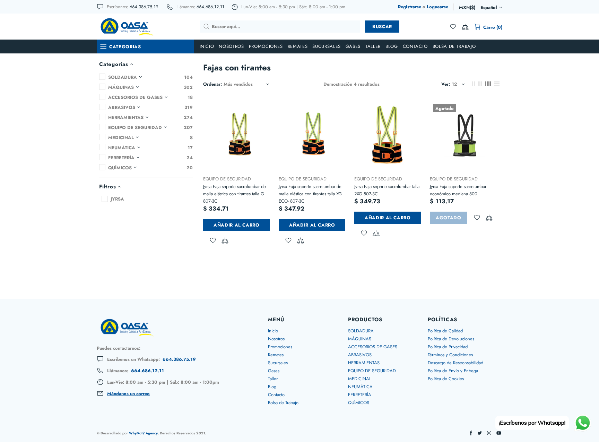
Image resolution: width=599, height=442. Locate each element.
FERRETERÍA (359, 395)
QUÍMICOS (358, 403)
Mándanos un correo (128, 394)
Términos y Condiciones (450, 355)
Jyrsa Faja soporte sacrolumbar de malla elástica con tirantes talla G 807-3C (234, 193)
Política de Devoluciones (451, 339)
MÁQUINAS (359, 339)
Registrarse (409, 7)
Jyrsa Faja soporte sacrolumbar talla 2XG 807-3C (386, 190)
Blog (272, 387)
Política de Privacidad (448, 347)
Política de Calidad (445, 331)
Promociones (280, 347)
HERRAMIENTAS (364, 363)
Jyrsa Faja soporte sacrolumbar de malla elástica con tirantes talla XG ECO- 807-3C (310, 193)
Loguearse (437, 7)
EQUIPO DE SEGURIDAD (227, 179)
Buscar (382, 26)
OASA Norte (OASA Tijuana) (126, 26)
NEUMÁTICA (360, 387)
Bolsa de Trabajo (283, 403)
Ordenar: (212, 84)
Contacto (276, 395)
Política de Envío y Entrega (453, 371)
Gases (273, 371)
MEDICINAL (359, 379)
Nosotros (276, 339)
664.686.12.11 (210, 6)
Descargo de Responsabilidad (455, 363)
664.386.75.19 (144, 6)
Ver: (445, 84)
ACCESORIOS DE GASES (372, 347)
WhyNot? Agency (143, 433)
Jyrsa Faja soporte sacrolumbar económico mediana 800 (458, 190)
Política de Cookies (446, 379)
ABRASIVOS (360, 355)
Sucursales (278, 363)
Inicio (273, 331)
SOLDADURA (361, 331)
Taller (273, 379)
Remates (276, 355)
